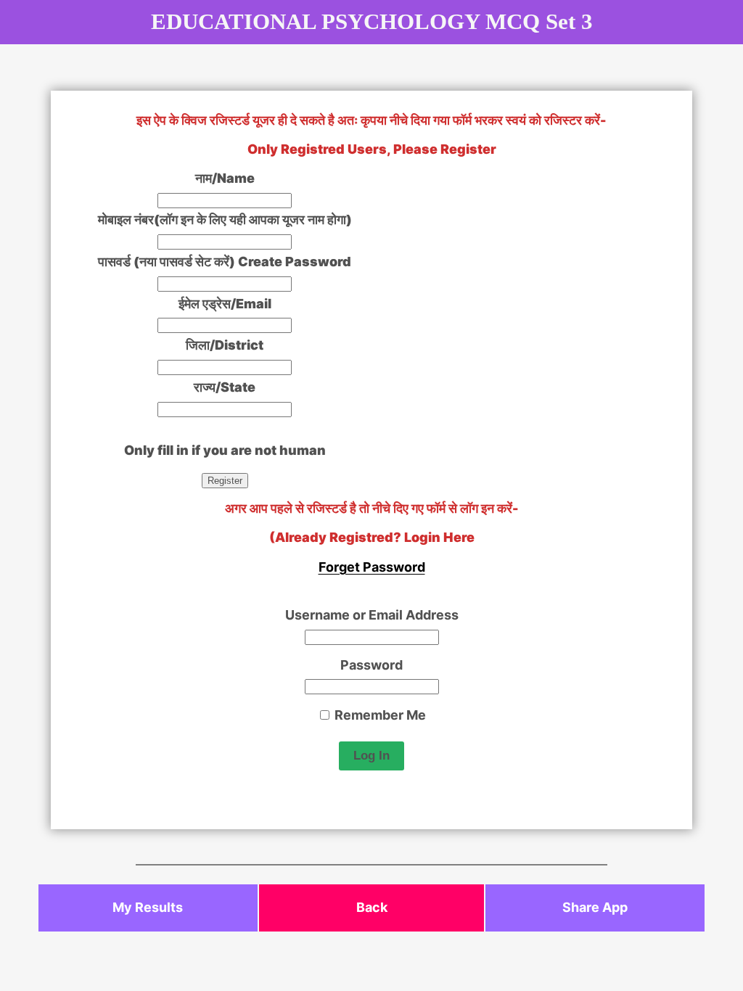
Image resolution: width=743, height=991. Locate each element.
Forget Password (372, 567)
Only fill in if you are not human (225, 450)
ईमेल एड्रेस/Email (224, 303)
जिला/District (224, 345)
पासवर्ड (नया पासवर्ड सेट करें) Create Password (224, 261)
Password (371, 665)
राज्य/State (224, 387)
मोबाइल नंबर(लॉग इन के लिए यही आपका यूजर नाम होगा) (225, 219)
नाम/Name (225, 178)
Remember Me (379, 715)
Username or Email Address (372, 614)
